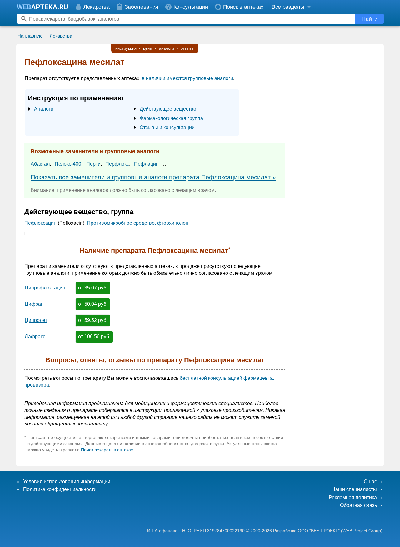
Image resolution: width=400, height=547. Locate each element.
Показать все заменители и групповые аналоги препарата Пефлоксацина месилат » (153, 177)
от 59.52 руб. (93, 320)
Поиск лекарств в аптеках (107, 449)
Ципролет (36, 320)
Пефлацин (146, 164)
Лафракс (35, 336)
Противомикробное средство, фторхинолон (137, 223)
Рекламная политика (353, 497)
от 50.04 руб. (93, 304)
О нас (370, 481)
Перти (93, 164)
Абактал (40, 164)
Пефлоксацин (40, 223)
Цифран (34, 304)
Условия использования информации (66, 481)
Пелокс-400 (68, 164)
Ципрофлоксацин (45, 287)
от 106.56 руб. (94, 336)
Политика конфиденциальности (60, 489)
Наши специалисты (354, 489)
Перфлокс (117, 164)
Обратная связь (358, 505)
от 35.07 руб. (93, 287)
